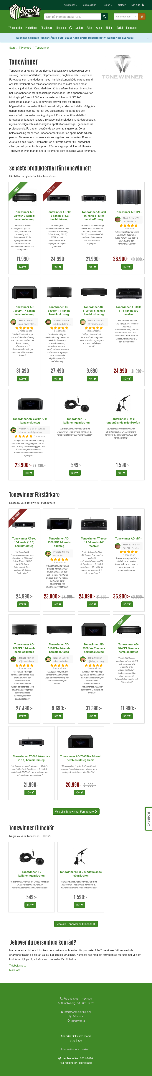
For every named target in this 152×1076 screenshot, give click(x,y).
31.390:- (24, 371)
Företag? (121, 4)
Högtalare (61, 28)
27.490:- (59, 371)
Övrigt (120, 28)
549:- (76, 465)
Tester (106, 4)
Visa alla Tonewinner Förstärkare (75, 811)
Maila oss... (16, 970)
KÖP (21, 266)
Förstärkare (46, 28)
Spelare (79, 28)
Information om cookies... (76, 1049)
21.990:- (94, 259)
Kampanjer (132, 28)
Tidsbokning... (17, 965)
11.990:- (24, 259)
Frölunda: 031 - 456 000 (77, 998)
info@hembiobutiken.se (78, 1012)
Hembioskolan (89, 4)
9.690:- (94, 371)
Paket (89, 28)
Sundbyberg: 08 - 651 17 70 (77, 1003)
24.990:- (59, 259)
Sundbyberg (77, 1021)
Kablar (99, 28)
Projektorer (31, 28)
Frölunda (77, 1016)
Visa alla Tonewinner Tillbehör (75, 924)
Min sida (136, 4)
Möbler (109, 28)
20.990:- (74, 785)
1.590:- (123, 465)
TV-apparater (15, 28)
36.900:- (121, 259)
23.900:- (23, 465)
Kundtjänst (69, 4)
